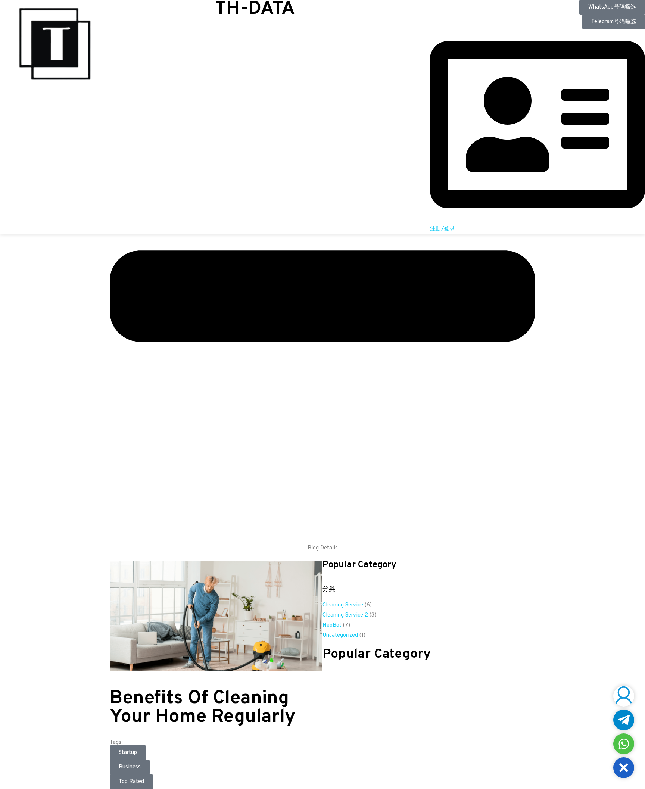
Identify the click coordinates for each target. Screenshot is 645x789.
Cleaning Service (342, 605)
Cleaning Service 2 (345, 615)
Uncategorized (340, 635)
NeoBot (332, 625)
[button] (623, 767)
